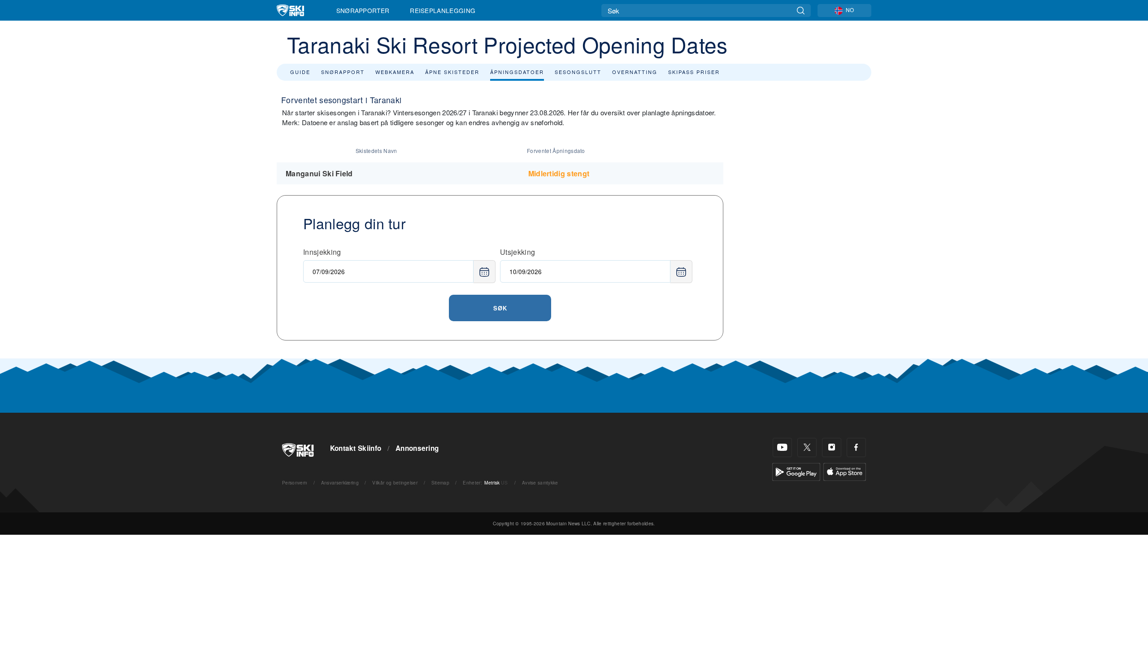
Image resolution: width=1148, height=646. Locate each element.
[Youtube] (782, 447)
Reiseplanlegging (442, 10)
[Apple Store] (844, 471)
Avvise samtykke (540, 482)
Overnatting (634, 71)
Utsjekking (517, 252)
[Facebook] (856, 447)
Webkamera (394, 71)
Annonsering (417, 448)
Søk (500, 308)
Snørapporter (363, 10)
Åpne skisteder (452, 71)
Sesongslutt (578, 71)
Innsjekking (322, 252)
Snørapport (343, 71)
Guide (300, 71)
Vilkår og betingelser (394, 482)
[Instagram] (831, 447)
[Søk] (801, 10)
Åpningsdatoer (517, 71)
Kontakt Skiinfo (356, 448)
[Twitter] (807, 447)
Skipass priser (694, 71)
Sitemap (440, 482)
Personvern (294, 482)
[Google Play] (796, 471)
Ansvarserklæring (340, 482)
